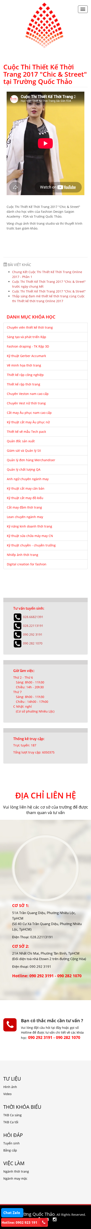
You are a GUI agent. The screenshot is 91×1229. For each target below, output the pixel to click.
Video (7, 1094)
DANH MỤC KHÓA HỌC (31, 317)
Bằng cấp (10, 1150)
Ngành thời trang (16, 1171)
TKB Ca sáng (12, 1115)
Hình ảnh (10, 1087)
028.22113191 (33, 626)
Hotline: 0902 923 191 (19, 1222)
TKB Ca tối (10, 1122)
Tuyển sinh (11, 1143)
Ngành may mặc (15, 1178)
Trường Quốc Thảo (36, 1214)
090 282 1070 (32, 643)
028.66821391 (33, 617)
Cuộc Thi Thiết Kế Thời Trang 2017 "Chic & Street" (49, 291)
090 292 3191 (32, 634)
